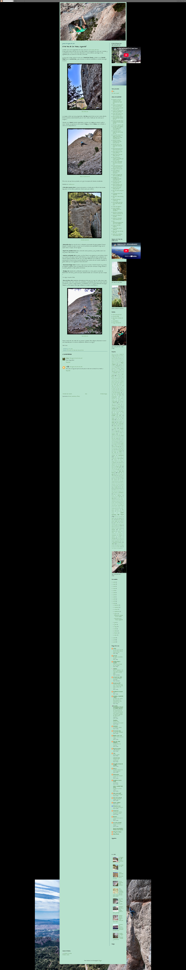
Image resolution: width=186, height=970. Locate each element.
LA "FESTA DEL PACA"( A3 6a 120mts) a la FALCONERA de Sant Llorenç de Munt (118, 700)
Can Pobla (118, 377)
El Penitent (119, 409)
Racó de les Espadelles (119, 481)
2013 (114, 603)
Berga (117, 365)
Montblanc (120, 454)
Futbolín (117, 421)
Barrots (121, 360)
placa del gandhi (119, 474)
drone (114, 403)
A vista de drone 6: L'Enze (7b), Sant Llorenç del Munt (118, 132)
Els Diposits (116, 412)
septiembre (117, 611)
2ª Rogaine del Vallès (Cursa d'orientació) (121, 860)
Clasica (114, 390)
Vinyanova (117, 545)
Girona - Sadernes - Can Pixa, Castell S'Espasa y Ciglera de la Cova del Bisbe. (118, 672)
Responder (68, 362)
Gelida (113, 422)
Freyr (121, 419)
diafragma (122, 401)
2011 (114, 640)
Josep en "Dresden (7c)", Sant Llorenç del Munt (118, 111)
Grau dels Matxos (120, 426)
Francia (117, 419)
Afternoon (113, 354)
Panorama (120, 462)
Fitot (118, 418)
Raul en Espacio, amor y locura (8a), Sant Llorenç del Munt (118, 118)
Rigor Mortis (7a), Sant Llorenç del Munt (117, 155)
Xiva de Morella (116, 316)
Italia (116, 431)
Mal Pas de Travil (120, 449)
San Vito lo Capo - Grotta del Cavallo (118, 505)
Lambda (122, 442)
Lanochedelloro (116, 321)
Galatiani (121, 421)
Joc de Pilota (115, 432)
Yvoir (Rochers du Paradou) (116, 548)
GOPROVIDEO (121, 424)
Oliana (121, 459)
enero (115, 635)
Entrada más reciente (67, 394)
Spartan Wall (120, 531)
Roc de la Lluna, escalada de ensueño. (121, 901)
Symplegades (114, 535)
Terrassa (114, 538)
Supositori (120, 534)
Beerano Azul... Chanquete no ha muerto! (118, 722)
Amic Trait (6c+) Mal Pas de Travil (118, 232)
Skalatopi (115, 669)
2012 (114, 638)
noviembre (116, 607)
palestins (114, 462)
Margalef (120, 451)
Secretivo (122, 521)
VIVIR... (114, 693)
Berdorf (113, 365)
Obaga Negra (114, 458)
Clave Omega (119, 390)
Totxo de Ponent (119, 539)
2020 (114, 588)
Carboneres (117, 381)
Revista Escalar (115, 485)
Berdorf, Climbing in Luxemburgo (117, 200)
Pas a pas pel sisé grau (118, 807)
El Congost (113, 407)
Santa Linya (114, 518)
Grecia (115, 428)
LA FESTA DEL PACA (117, 677)
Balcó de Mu (119, 357)
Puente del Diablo (116, 478)
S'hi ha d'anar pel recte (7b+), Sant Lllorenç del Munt (117, 204)
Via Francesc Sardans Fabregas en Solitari (117, 812)
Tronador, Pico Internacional (116, 760)
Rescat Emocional (120, 484)
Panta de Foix (115, 464)
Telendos (119, 536)
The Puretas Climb (117, 731)
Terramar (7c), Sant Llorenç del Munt (117, 182)
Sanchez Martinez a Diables (117, 824)
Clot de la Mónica (121, 391)
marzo (115, 631)
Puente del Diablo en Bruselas (117, 216)
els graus (120, 414)
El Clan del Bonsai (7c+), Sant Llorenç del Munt (118, 166)
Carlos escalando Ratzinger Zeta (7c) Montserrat (117, 209)
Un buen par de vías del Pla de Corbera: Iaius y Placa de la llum (118, 651)
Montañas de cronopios (118, 691)
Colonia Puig (114, 395)
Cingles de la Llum (120, 388)
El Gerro (119, 408)
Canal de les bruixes (118, 378)
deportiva (119, 399)
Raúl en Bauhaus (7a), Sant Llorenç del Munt (117, 185)
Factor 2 (115, 768)
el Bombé (118, 404)
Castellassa (118, 385)
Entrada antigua (103, 394)
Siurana (113, 529)
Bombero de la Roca (74, 6)
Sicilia (121, 525)
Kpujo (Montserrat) (117, 323)
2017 (114, 595)
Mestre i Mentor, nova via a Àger (118, 737)
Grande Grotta (117, 425)
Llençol (123, 446)
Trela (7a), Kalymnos (117, 206)
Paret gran (118, 467)
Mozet (115, 457)
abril (115, 629)
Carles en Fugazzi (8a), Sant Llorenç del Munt (117, 175)
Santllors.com (71, 184)
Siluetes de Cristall (115, 528)
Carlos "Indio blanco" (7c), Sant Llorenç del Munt (118, 114)
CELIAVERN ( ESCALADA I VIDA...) (118, 697)
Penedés (118, 469)
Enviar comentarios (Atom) (74, 396)
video (113, 544)
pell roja (113, 469)
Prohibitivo (122, 477)
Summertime (114, 534)
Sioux (121, 528)
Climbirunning (114, 391)
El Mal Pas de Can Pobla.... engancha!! (118, 619)
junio (115, 624)
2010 (114, 642)
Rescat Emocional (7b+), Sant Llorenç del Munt (118, 149)
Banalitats (115, 720)
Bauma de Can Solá (116, 361)
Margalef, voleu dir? (116, 799)
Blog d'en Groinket (117, 748)
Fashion (113, 418)
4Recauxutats (116, 774)
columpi (120, 395)
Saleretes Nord (114, 496)
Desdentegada (114, 401)
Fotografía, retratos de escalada (118, 764)
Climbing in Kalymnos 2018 (118, 125)
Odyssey (115, 459)
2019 (114, 590)
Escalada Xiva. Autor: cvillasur (117, 789)
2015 (114, 599)
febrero (116, 633)
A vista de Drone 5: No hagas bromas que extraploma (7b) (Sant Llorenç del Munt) (118, 136)
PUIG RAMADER (116, 750)
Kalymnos (113, 434)
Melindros (113, 454)
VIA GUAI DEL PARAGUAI (118, 732)
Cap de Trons (117, 380)
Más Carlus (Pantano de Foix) (118, 318)
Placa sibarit (114, 475)
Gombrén (113, 424)
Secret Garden (115, 521)
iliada (123, 429)
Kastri (119, 434)
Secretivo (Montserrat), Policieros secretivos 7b (118, 213)
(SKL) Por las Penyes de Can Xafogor (117, 664)
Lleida (118, 447)
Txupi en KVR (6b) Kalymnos (116, 226)
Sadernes (119, 495)
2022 (114, 584)
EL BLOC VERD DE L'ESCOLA (117, 744)
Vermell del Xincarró (117, 542)
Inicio (86, 394)
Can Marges (119, 375)
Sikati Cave (114, 527)
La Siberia (117, 442)
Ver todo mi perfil (115, 93)
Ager (117, 354)
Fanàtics (113, 417)
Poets (117, 477)
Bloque (116, 367)
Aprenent (115, 817)
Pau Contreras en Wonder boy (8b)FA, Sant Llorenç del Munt (118, 159)
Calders (120, 370)
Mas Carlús (114, 452)
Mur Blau (120, 457)
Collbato (120, 394)
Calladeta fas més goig (120, 371)
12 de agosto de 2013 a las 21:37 (75, 367)
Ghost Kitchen (119, 422)
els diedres (121, 411)
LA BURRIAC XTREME (117, 727)
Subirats (119, 532)
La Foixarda (119, 437)
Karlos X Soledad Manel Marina (118, 787)
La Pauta (122, 439)
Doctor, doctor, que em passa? (118, 818)
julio (115, 622)
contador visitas (65, 955)
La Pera (114, 441)
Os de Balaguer (121, 461)
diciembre (116, 605)
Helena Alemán (116, 834)
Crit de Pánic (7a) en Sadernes (117, 229)
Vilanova (118, 544)
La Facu (114, 437)
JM (66, 367)
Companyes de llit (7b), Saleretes (117, 194)
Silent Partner (120, 526)
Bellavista (120, 364)
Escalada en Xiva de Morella (117, 781)
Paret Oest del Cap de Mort (117, 468)
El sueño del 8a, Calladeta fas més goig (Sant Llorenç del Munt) (118, 128)
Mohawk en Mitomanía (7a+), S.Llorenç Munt (117, 219)
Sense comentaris (115, 525)
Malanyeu (114, 451)
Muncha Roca (115, 811)
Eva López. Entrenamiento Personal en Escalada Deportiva (118, 707)
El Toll (116, 411)
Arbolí (114, 357)
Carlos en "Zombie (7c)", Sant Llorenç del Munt (118, 105)
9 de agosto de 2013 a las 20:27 (75, 358)
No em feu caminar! (117, 822)
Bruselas (115, 369)
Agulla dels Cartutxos (120, 355)
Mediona (120, 452)
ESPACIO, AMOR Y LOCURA (116, 662)
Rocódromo (121, 492)
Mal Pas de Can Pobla (71, 350)
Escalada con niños (116, 415)
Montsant (113, 455)
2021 (114, 586)
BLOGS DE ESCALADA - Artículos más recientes (118, 829)
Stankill (113, 532)
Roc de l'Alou (115, 488)
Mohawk (67, 358)
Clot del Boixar (116, 393)
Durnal (120, 402)
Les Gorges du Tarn (117, 445)
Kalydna (121, 432)
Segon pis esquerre (118, 524)
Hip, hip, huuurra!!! (116, 683)
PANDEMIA (115, 726)
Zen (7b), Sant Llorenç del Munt (118, 191)
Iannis (119, 429)
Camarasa (115, 373)
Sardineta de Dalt (118, 519)
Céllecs (117, 387)
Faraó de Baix (119, 417)
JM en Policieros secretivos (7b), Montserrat (116, 172)
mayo (115, 626)
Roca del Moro (114, 491)
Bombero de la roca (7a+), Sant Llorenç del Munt (117, 146)
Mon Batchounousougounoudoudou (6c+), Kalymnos (118, 222)
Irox (113, 431)
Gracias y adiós (116, 754)
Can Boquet (118, 374)
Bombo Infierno (120, 368)
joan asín (115, 656)
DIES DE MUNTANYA (117, 798)
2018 (114, 592)
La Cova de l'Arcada (120, 435)
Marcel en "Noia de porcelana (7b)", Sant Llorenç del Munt (117, 142)
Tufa (114, 753)
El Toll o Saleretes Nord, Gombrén (121, 883)
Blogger (100, 960)
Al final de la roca (116, 806)
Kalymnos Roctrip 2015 (117, 169)
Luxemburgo (115, 448)
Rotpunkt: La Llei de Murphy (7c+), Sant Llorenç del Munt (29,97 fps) (117, 101)
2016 (114, 597)
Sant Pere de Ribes (118, 516)
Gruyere (122, 428)
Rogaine (114, 494)
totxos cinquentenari (116, 541)
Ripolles (116, 487)
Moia (117, 454)
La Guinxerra (115, 782)
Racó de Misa (115, 482)
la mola (117, 439)
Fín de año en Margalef (117, 794)
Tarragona (120, 535)
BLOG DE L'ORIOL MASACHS (116, 742)
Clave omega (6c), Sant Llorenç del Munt (117, 152)
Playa (119, 475)
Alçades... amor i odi (117, 735)
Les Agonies (115, 444)
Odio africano (121, 458)
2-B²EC (114, 648)
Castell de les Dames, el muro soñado (118, 616)
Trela (123, 541)
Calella (113, 371)
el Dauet (119, 407)
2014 (114, 601)
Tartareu (113, 536)
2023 (114, 582)
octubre (116, 609)
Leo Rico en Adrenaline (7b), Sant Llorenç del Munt (117, 163)
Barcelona (116, 360)
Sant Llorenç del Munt (94, 50)
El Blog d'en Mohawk (117, 832)
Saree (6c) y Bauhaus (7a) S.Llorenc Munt (117, 234)
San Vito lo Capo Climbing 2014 (118, 197)
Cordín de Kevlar (116, 758)
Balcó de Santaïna (115, 358)
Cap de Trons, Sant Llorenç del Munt (117, 188)
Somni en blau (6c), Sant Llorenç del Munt (118, 108)
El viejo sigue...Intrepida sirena (117, 776)
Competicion (114, 397)
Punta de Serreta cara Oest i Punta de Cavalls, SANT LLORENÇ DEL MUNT (118, 686)
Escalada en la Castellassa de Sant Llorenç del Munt (117, 179)
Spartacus (113, 531)
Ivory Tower (122, 431)
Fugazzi (113, 421)
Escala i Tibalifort (116, 802)
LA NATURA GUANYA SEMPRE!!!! (117, 679)
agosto (116, 613)
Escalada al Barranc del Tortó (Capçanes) (118, 770)
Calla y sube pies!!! (117, 793)
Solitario (120, 529)
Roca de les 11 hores (118, 489)
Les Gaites (121, 444)
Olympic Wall (114, 461)
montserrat (121, 455)
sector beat (115, 522)
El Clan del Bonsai (119, 405)
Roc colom (122, 487)
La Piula (119, 441)
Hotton (115, 429)
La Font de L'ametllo (118, 437)
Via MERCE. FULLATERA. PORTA (118, 657)
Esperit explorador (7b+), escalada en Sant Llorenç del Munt (118, 122)
